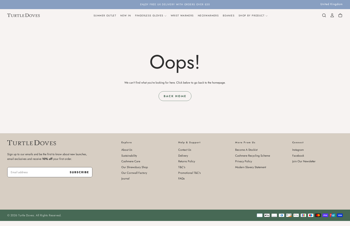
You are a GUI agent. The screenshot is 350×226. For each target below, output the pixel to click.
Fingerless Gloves (149, 15)
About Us (126, 150)
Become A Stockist (246, 150)
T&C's (181, 167)
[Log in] (332, 15)
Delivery (183, 156)
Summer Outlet (105, 15)
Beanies (229, 15)
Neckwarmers (208, 15)
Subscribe (79, 172)
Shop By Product (252, 15)
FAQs (181, 178)
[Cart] (340, 15)
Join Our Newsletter (304, 161)
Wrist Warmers (182, 15)
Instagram (298, 150)
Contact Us (184, 150)
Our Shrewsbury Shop (134, 167)
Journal (125, 178)
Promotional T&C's (189, 173)
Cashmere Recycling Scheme (252, 156)
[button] (331, 4)
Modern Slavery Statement (250, 167)
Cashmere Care (130, 161)
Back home (175, 96)
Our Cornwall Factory (134, 173)
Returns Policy (186, 161)
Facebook (298, 156)
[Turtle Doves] (31, 142)
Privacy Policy (243, 161)
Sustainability (129, 156)
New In (125, 15)
